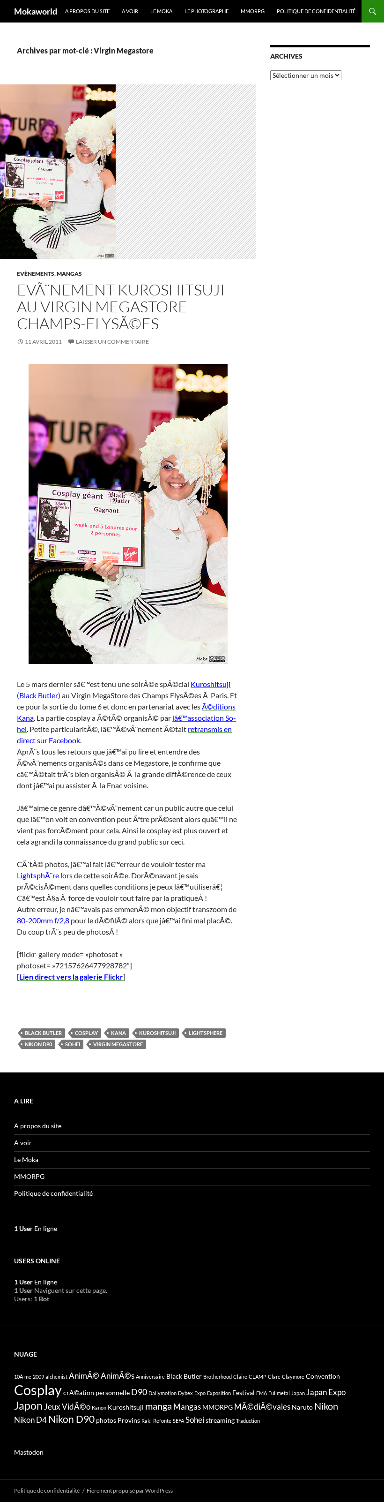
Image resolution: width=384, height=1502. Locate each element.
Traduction (248, 1421)
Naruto (302, 1407)
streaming (220, 1420)
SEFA (178, 1421)
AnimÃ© (84, 1376)
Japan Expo (326, 1392)
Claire (240, 1377)
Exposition (219, 1393)
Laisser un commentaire (112, 341)
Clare (274, 1377)
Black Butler (43, 1033)
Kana (118, 1033)
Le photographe (207, 11)
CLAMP (257, 1377)
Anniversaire (150, 1377)
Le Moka (161, 11)
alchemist (56, 1377)
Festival (243, 1392)
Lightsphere (205, 1033)
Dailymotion (162, 1393)
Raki (146, 1421)
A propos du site (87, 11)
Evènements (35, 273)
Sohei (72, 1044)
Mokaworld (35, 11)
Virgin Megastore (118, 1044)
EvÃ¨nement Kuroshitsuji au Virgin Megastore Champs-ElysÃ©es (121, 306)
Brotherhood (217, 1377)
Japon (28, 1405)
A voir (130, 11)
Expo (200, 1393)
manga (158, 1405)
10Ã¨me (22, 1377)
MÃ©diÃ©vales (262, 1406)
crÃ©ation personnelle (96, 1392)
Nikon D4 (30, 1420)
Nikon (326, 1405)
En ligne (35, 1228)
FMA (261, 1393)
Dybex (185, 1393)
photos (106, 1420)
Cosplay (86, 1033)
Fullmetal (279, 1393)
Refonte (162, 1421)
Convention (323, 1376)
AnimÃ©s (117, 1376)
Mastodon (29, 1452)
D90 (139, 1392)
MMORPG (253, 11)
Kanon (99, 1407)
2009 (38, 1377)
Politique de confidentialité (316, 11)
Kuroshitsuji (157, 1033)
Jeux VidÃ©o (67, 1406)
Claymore (293, 1377)
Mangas (69, 273)
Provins (129, 1420)
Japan (298, 1393)
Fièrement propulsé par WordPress (130, 1490)
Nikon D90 (38, 1044)
